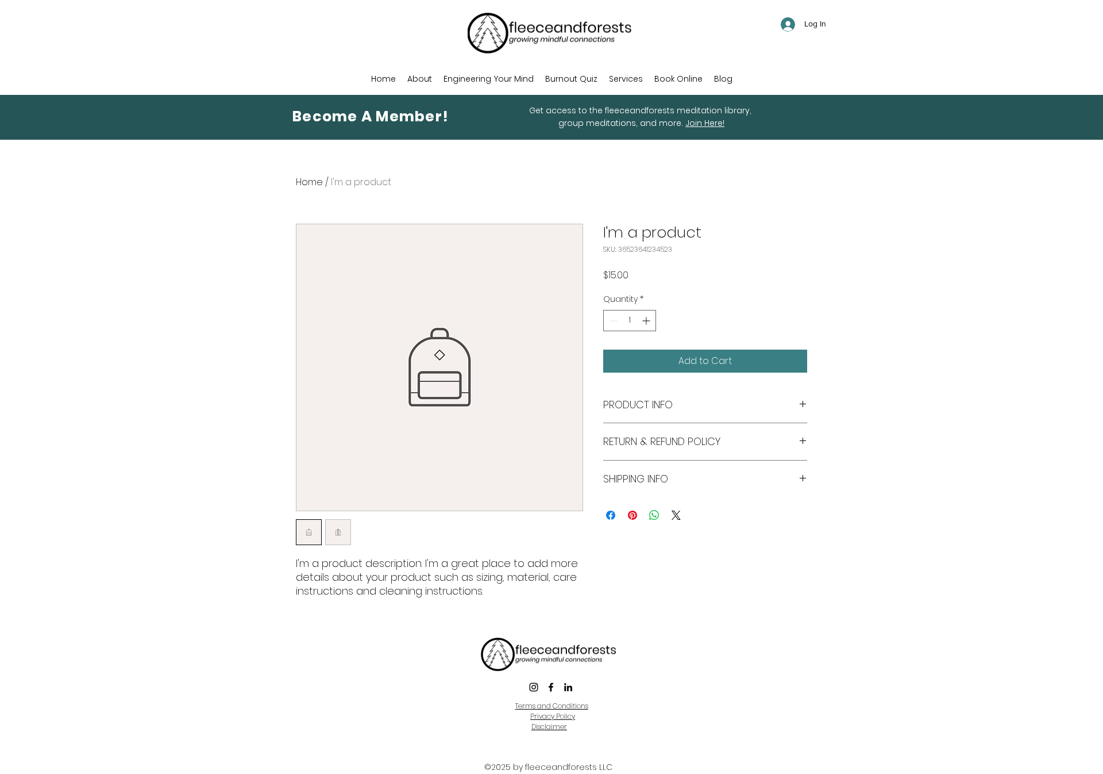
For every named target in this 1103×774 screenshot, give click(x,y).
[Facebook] (551, 687)
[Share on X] (676, 515)
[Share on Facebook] (611, 515)
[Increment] (647, 321)
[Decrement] (612, 321)
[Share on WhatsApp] (654, 515)
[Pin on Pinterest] (632, 515)
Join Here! (704, 123)
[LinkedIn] (568, 687)
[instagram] (533, 687)
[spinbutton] (629, 321)
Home (309, 182)
